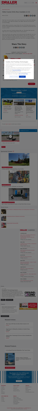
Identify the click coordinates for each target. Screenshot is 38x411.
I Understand (22, 76)
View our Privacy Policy (23, 73)
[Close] (32, 60)
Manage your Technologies (14, 76)
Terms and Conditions (16, 70)
